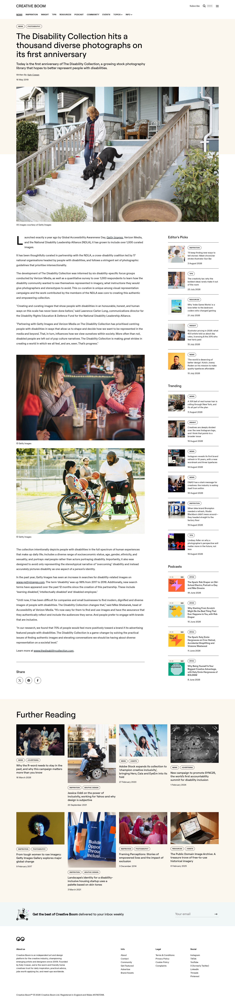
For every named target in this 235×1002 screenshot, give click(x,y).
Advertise (125, 969)
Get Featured (127, 965)
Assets (133, 761)
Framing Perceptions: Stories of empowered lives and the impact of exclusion (141, 857)
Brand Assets (127, 973)
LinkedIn (194, 969)
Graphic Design (91, 788)
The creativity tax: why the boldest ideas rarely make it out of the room (203, 281)
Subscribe (195, 6)
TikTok (193, 958)
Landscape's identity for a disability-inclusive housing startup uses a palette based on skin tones (90, 881)
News (20, 26)
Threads (194, 973)
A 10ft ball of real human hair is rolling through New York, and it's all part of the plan (202, 404)
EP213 (191, 661)
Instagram (195, 955)
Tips (191, 274)
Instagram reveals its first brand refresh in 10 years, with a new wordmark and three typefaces (203, 459)
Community (126, 962)
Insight (192, 326)
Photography (34, 26)
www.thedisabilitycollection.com (54, 650)
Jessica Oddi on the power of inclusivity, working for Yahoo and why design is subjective (91, 796)
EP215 (191, 603)
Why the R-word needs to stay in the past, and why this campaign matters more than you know (39, 769)
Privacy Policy (162, 958)
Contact (125, 958)
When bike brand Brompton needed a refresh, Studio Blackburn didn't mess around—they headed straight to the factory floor (203, 514)
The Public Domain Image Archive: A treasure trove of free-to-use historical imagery (193, 857)
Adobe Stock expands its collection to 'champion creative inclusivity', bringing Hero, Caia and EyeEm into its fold (143, 772)
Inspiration (194, 248)
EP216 (191, 577)
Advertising (33, 760)
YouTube (194, 962)
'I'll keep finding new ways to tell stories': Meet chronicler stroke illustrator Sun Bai (201, 255)
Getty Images (115, 237)
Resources (194, 300)
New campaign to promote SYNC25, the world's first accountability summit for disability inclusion (193, 776)
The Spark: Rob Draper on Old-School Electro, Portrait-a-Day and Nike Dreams (203, 585)
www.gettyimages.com (30, 582)
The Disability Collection (81, 64)
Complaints (161, 965)
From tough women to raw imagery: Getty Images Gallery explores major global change (39, 858)
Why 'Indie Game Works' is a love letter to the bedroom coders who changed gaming (202, 307)
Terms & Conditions (165, 955)
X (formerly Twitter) (199, 965)
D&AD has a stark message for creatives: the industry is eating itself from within (203, 485)
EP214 (191, 632)
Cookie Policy (162, 962)
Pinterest (194, 976)
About (124, 955)
